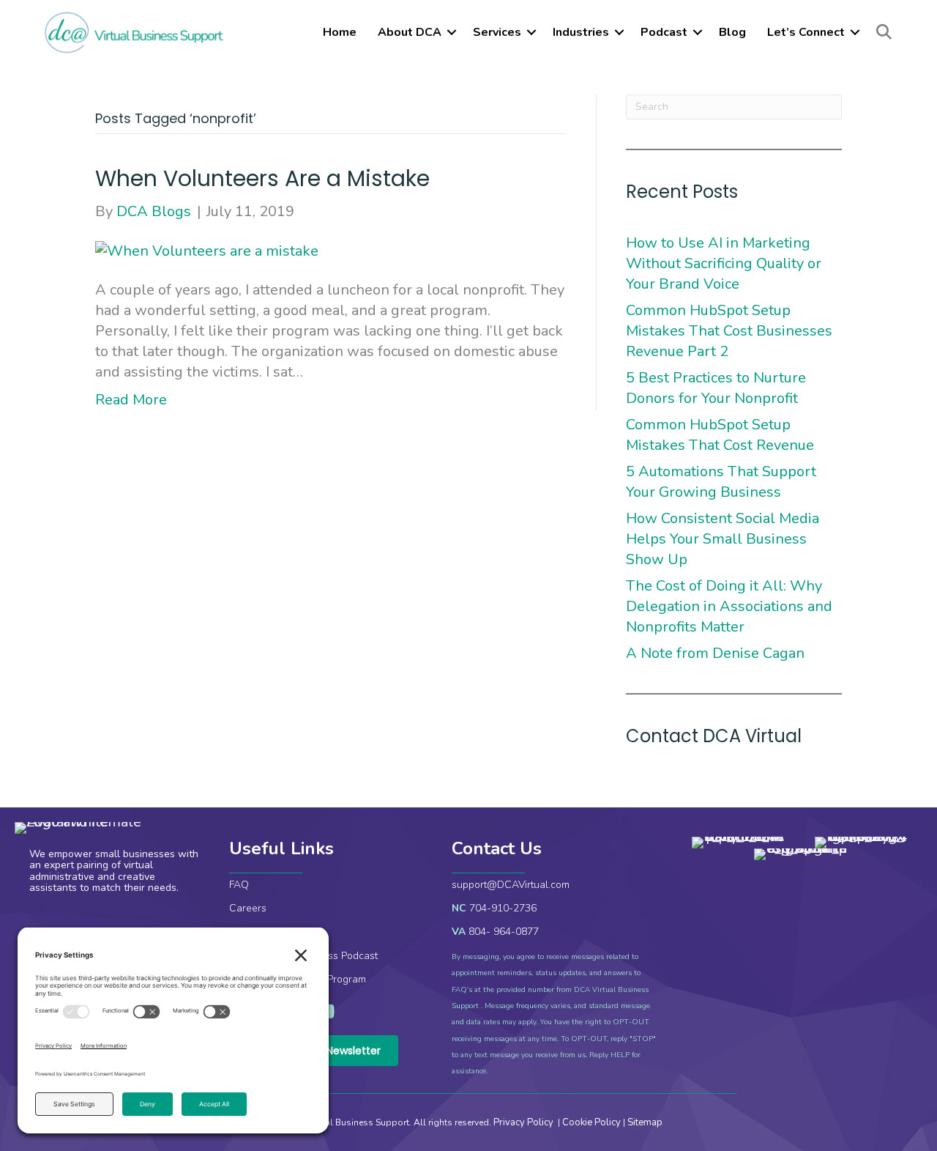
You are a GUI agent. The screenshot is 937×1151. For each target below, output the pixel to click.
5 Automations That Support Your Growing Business (721, 482)
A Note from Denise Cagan (715, 653)
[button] (451, 32)
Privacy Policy (524, 1122)
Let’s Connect (806, 32)
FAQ (239, 885)
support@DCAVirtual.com (511, 885)
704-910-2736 (503, 908)
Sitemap (644, 1122)
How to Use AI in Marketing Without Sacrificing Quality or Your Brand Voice (723, 263)
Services (497, 32)
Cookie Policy (591, 1122)
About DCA (409, 32)
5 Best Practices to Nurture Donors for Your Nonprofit (716, 388)
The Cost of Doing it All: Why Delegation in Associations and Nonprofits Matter (729, 606)
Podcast (664, 32)
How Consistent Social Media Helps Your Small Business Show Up (722, 538)
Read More (131, 400)
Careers (247, 908)
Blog (732, 32)
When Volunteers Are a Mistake (262, 178)
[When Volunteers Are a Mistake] (206, 250)
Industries (581, 32)
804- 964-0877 (503, 932)
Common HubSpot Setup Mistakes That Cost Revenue (722, 435)
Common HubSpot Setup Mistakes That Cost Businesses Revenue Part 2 (729, 330)
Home (339, 32)
